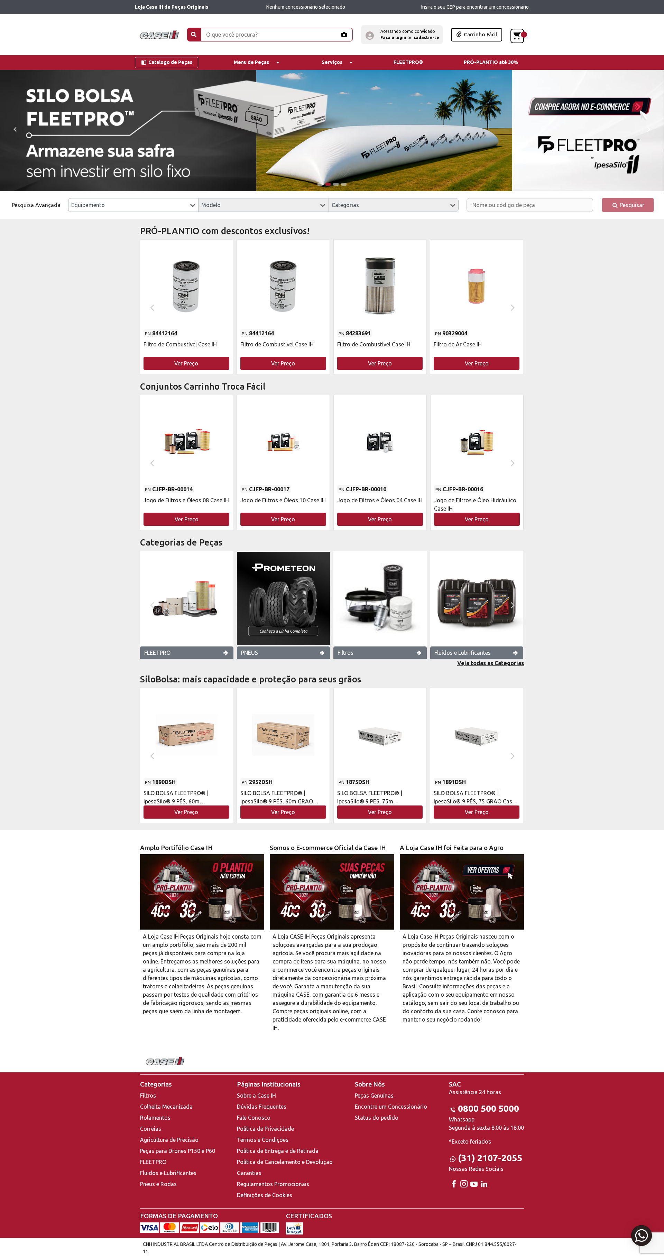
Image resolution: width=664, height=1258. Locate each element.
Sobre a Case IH (256, 1095)
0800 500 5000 (488, 1108)
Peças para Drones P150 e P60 (177, 1151)
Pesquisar (631, 205)
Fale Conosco (253, 1118)
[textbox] (133, 205)
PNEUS (249, 653)
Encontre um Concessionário (391, 1106)
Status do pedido (376, 1118)
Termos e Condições (262, 1140)
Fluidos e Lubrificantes (462, 653)
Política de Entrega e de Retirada (278, 1151)
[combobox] (133, 205)
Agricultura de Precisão (169, 1140)
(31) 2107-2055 (490, 1158)
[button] (402, 34)
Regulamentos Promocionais (273, 1184)
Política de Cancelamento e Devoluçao (285, 1162)
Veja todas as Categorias (490, 663)
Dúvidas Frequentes (261, 1106)
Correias (150, 1129)
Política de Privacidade (265, 1129)
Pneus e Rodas (158, 1184)
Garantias (249, 1173)
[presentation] (15, 129)
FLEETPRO (157, 653)
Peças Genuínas (374, 1095)
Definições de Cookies (264, 1195)
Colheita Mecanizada (166, 1106)
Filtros (345, 653)
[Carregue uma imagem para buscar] (344, 34)
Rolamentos (155, 1118)
